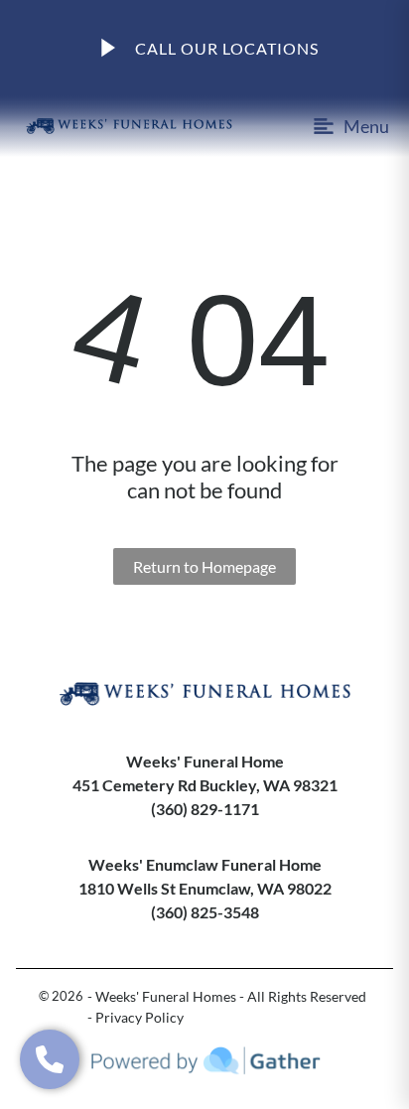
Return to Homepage (204, 566)
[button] (49, 1059)
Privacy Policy (139, 1017)
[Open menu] (343, 126)
